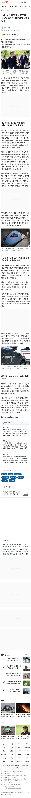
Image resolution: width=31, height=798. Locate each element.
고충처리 (15, 767)
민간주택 (12, 480)
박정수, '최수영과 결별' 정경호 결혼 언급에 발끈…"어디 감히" (14, 660)
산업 (4, 751)
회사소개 (5, 765)
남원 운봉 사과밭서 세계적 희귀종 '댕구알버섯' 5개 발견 (14, 683)
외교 (12, 747)
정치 (4, 744)
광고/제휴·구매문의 (14, 765)
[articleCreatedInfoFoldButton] (19, 30)
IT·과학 (19, 751)
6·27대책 (13, 477)
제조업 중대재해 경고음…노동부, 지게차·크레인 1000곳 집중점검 (12, 493)
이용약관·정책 (24, 765)
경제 (19, 744)
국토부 (10, 474)
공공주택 (4, 480)
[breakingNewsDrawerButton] (25, 2)
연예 (2, 700)
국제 (27, 744)
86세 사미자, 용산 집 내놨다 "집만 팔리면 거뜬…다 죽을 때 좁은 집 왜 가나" (13, 668)
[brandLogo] (4, 1)
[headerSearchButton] (22, 2)
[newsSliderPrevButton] (24, 655)
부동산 (3, 11)
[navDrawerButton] (28, 2)
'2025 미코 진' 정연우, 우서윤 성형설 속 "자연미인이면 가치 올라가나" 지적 (13, 676)
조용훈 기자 (7, 27)
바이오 (27, 751)
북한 (19, 747)
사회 (12, 744)
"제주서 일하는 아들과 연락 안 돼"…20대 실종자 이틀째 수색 (14, 691)
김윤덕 (4, 474)
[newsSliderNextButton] (28, 655)
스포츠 (3, 722)
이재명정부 (18, 474)
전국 (4, 747)
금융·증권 (27, 747)
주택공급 (20, 477)
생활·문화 (3, 754)
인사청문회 (5, 477)
